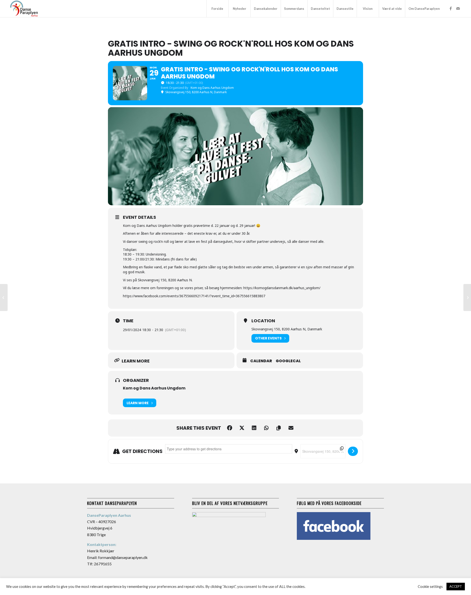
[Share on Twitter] (242, 428)
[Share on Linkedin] (254, 428)
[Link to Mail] (458, 8)
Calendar (261, 361)
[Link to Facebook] (450, 8)
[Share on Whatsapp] (266, 428)
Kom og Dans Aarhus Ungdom (154, 388)
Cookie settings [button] (430, 586)
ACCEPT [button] (455, 586)
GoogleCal (288, 361)
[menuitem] (217, 8)
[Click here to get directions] (353, 451)
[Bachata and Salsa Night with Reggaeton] (4, 297)
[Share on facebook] (229, 428)
